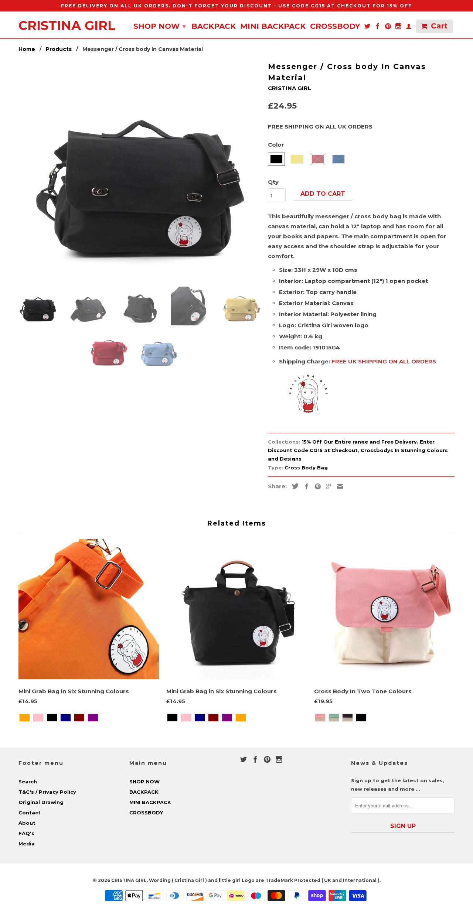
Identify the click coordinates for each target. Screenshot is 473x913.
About (26, 823)
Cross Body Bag (306, 468)
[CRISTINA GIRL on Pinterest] (388, 27)
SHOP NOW (159, 26)
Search (27, 781)
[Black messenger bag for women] (139, 170)
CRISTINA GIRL (66, 24)
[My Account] (409, 27)
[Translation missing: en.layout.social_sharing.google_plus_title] (327, 486)
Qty (273, 181)
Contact (29, 812)
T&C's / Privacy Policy (47, 792)
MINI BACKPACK (273, 27)
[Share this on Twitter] (293, 486)
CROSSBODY (335, 27)
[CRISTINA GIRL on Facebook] (378, 27)
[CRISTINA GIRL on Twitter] (367, 27)
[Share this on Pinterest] (316, 486)
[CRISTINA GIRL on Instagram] (398, 27)
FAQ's (26, 833)
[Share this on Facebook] (305, 486)
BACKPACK (213, 27)
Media (26, 844)
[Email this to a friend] (338, 486)
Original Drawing (41, 802)
